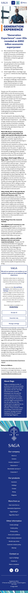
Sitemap (14, 548)
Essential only (14, 318)
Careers (14, 459)
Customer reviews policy (14, 544)
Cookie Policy (14, 307)
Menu (24, 3)
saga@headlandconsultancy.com (11, 374)
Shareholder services (14, 468)
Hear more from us (14, 505)
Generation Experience (14, 508)
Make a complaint (14, 564)
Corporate (14, 472)
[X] (11, 570)
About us (14, 455)
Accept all (14, 312)
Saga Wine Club (14, 515)
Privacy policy (14, 531)
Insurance (14, 482)
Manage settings (14, 323)
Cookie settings (14, 525)
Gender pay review (14, 541)
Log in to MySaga (14, 557)
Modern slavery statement (14, 538)
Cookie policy (14, 528)
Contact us (14, 561)
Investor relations (14, 462)
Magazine (14, 495)
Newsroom (14, 465)
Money (14, 492)
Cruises (14, 488)
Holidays (14, 485)
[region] (14, 296)
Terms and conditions (14, 534)
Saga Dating (14, 511)
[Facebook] (17, 570)
